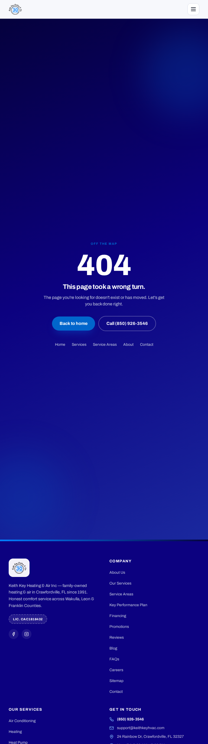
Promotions (119, 627)
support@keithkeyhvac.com (140, 728)
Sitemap (116, 681)
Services (79, 344)
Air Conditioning (22, 721)
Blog (113, 648)
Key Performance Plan (128, 605)
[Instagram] (26, 634)
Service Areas (105, 344)
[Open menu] (193, 9)
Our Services (120, 583)
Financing (117, 616)
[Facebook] (13, 634)
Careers (116, 670)
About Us (117, 572)
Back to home (73, 323)
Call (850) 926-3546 (127, 323)
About (128, 344)
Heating (15, 732)
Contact (146, 344)
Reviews (116, 637)
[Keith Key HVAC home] (15, 9)
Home (60, 344)
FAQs (114, 659)
